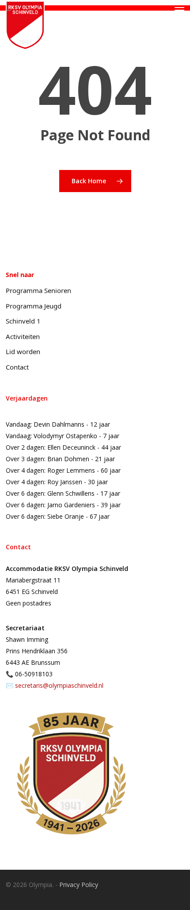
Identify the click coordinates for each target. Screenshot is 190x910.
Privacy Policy (78, 884)
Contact (17, 366)
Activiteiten (23, 336)
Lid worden (23, 351)
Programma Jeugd (33, 305)
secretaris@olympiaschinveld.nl (59, 685)
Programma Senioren (38, 290)
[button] (179, 10)
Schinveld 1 (23, 320)
